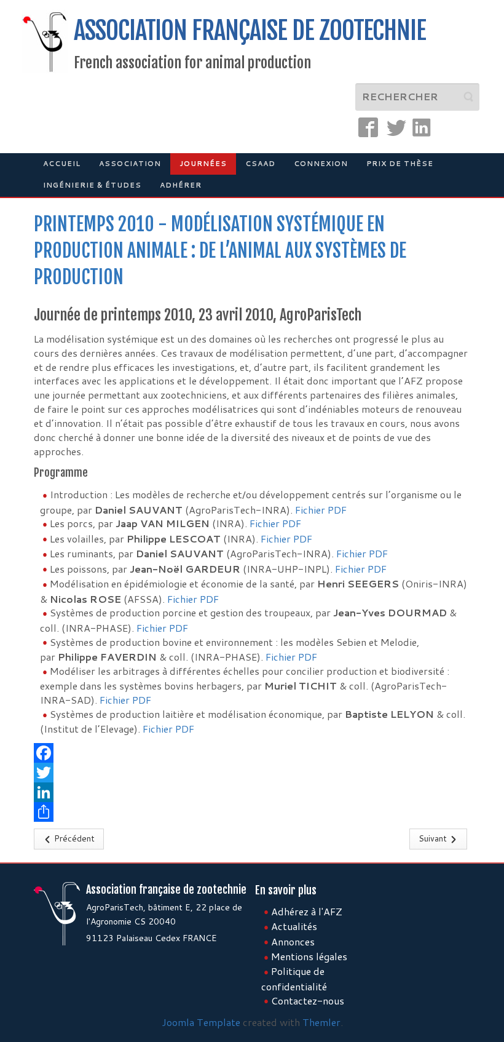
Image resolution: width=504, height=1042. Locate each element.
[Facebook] (252, 753)
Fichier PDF (321, 510)
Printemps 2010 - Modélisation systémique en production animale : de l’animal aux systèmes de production (220, 250)
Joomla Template (201, 1022)
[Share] (252, 812)
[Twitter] (252, 772)
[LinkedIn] (252, 792)
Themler (321, 1022)
